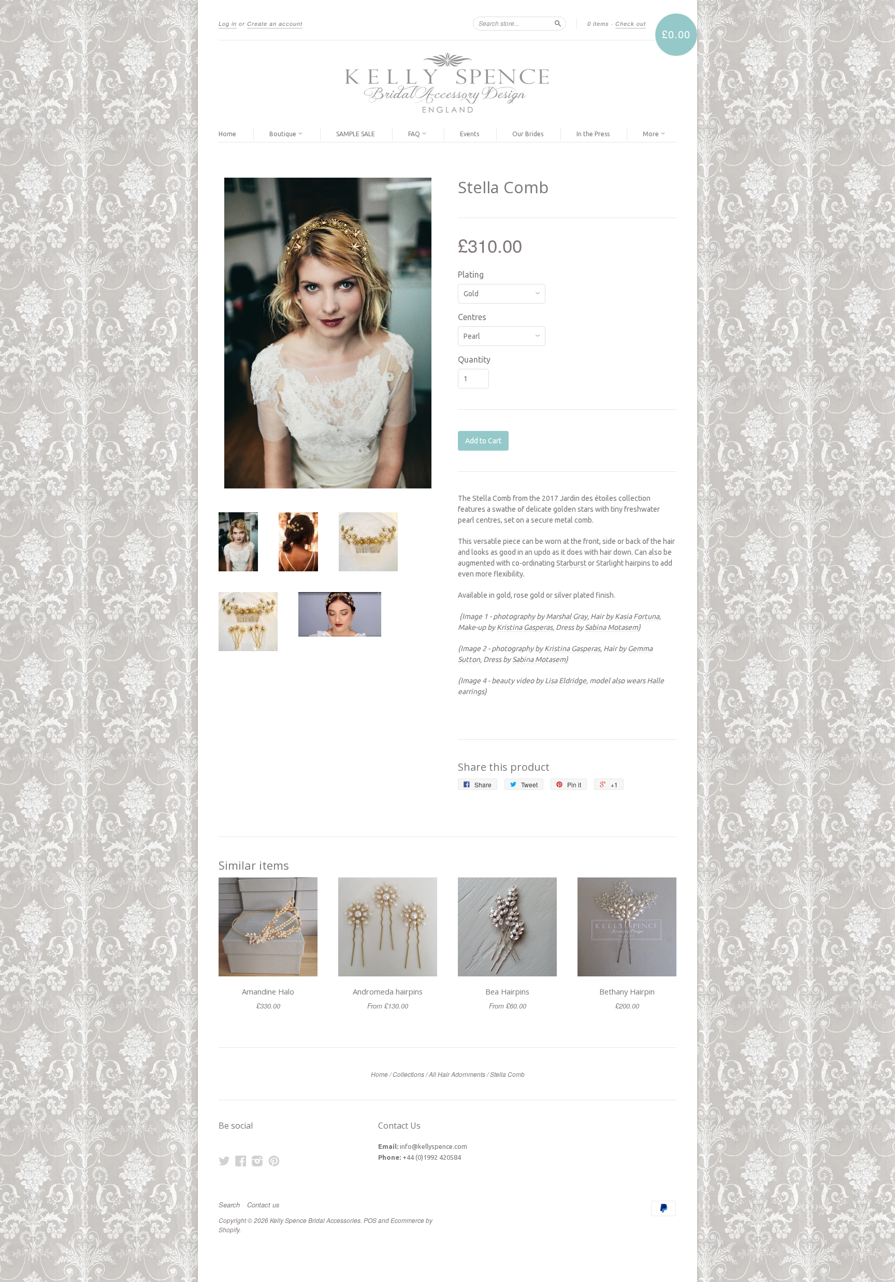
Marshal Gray (566, 616)
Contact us (263, 1204)
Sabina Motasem (611, 627)
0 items (598, 23)
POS (370, 1220)
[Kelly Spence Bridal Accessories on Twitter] (224, 1161)
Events (469, 134)
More (651, 134)
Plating (471, 274)
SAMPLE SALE (355, 134)
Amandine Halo (268, 991)
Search (229, 1204)
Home (227, 134)
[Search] (558, 23)
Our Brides (527, 134)
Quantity (474, 359)
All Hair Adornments (457, 1074)
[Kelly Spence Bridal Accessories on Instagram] (257, 1161)
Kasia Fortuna (637, 616)
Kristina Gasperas (525, 627)
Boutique (283, 134)
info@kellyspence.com (433, 1146)
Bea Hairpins (507, 991)
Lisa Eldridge (565, 680)
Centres (472, 317)
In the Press (593, 134)
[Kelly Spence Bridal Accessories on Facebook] (241, 1161)
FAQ (415, 134)
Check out (630, 23)
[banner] (447, 83)
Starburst (571, 563)
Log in (228, 23)
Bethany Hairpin (627, 991)
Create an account (274, 23)
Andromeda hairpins (388, 991)
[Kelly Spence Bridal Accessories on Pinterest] (274, 1161)
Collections (408, 1074)
